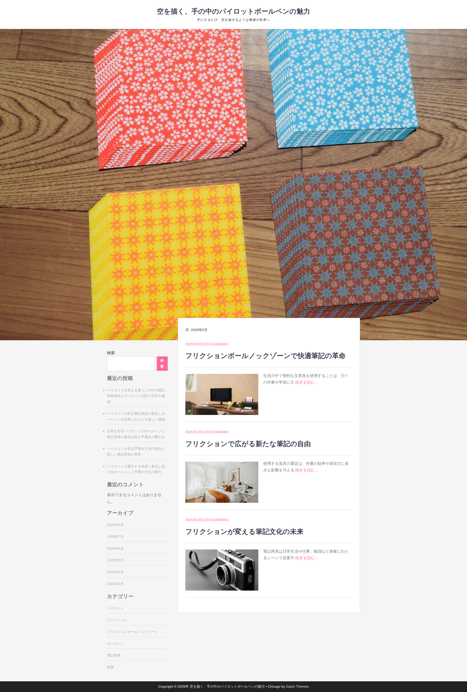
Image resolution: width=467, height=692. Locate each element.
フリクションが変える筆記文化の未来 (244, 531)
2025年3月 (115, 584)
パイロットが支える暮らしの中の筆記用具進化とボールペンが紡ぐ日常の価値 (136, 396)
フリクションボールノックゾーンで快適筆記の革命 (265, 355)
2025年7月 (115, 537)
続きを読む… (307, 382)
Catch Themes (297, 686)
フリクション (117, 620)
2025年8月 (115, 525)
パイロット (115, 608)
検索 (111, 353)
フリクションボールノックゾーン (132, 632)
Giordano (219, 344)
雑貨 (110, 667)
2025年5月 (115, 560)
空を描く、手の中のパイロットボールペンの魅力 (233, 11)
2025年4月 (115, 572)
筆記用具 (114, 655)
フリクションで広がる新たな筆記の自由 (248, 444)
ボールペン (115, 644)
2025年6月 (115, 548)
